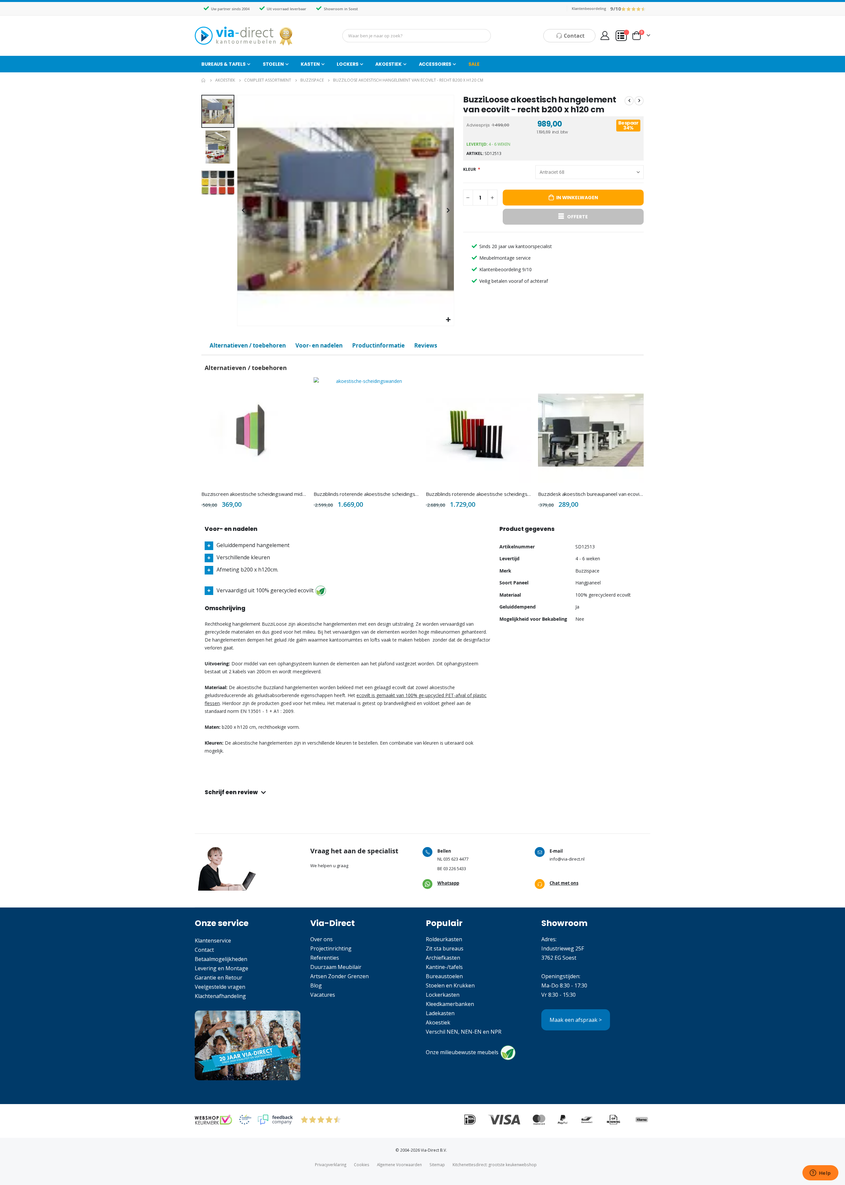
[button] (448, 320)
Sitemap (437, 1164)
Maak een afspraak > (576, 1019)
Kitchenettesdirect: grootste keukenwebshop (495, 1164)
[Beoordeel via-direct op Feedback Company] (633, 8)
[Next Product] (639, 100)
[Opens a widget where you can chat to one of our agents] (820, 1173)
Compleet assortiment (267, 80)
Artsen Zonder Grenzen (339, 976)
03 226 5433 (454, 868)
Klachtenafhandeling (220, 996)
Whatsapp (448, 883)
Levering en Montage (221, 968)
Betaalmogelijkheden (221, 959)
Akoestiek (225, 80)
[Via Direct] (244, 35)
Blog (316, 985)
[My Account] (604, 35)
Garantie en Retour (218, 977)
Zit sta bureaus (444, 948)
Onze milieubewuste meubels (462, 1052)
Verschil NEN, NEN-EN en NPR (463, 1031)
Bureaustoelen (444, 976)
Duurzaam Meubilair (335, 967)
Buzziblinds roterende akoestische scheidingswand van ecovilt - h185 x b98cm (478, 494)
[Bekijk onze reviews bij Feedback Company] (275, 1120)
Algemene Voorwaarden (399, 1164)
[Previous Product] (629, 100)
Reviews (425, 345)
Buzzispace (312, 80)
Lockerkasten (442, 994)
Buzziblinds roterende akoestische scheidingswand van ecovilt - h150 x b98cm (366, 494)
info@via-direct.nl (567, 859)
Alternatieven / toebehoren (248, 345)
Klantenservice (213, 940)
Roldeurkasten (444, 939)
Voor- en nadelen (319, 345)
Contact (204, 949)
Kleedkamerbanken (450, 1004)
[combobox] (416, 35)
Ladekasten (440, 1013)
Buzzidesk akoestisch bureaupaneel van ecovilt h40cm (591, 494)
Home (203, 80)
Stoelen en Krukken (450, 985)
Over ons (321, 939)
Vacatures (322, 994)
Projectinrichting (331, 948)
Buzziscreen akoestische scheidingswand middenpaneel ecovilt (254, 494)
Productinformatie (378, 345)
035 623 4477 (455, 859)
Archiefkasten (443, 957)
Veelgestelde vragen (220, 986)
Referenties (324, 957)
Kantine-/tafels (444, 967)
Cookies (361, 1164)
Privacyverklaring (330, 1164)
